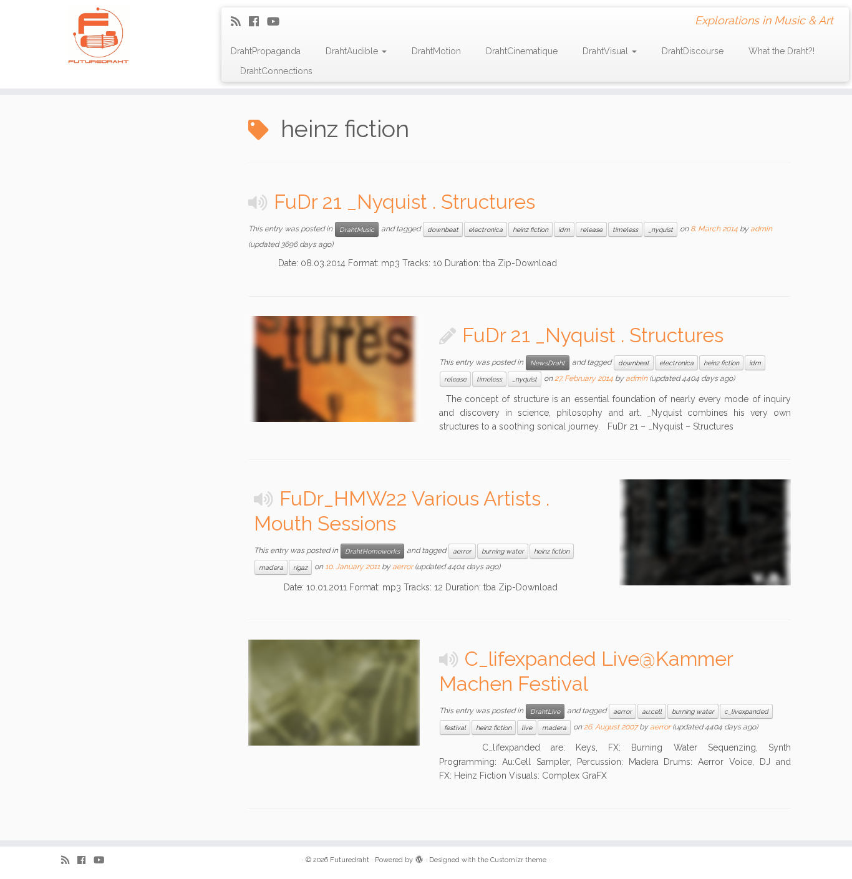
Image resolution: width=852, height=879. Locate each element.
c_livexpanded (746, 711)
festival (455, 727)
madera (271, 567)
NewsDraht (547, 363)
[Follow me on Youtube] (277, 21)
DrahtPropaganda (266, 51)
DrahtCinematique (522, 51)
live (526, 727)
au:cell (652, 711)
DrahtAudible (353, 51)
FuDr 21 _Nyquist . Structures (404, 201)
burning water (503, 551)
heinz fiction (530, 229)
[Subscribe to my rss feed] (240, 21)
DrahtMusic (356, 229)
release (591, 229)
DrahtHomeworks (372, 551)
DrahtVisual (607, 51)
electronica (485, 229)
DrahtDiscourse (693, 51)
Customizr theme (518, 860)
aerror (462, 551)
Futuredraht (349, 860)
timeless (625, 229)
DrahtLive (545, 711)
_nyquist (660, 229)
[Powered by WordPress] (419, 857)
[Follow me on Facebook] (258, 21)
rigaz (300, 567)
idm (564, 229)
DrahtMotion (436, 51)
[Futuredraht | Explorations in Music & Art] (98, 37)
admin (761, 228)
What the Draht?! (781, 51)
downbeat (442, 229)
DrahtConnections (276, 71)
